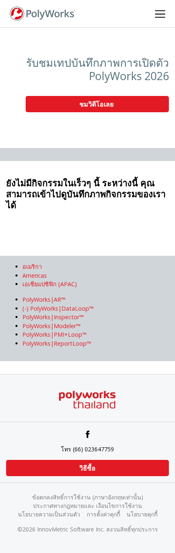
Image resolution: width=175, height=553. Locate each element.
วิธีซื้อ (87, 468)
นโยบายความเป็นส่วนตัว (49, 514)
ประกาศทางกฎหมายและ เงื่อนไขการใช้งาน (87, 505)
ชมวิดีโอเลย (97, 104)
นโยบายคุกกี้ (142, 514)
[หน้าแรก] (42, 13)
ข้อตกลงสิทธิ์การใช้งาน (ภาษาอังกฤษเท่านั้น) (87, 497)
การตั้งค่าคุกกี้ (103, 514)
